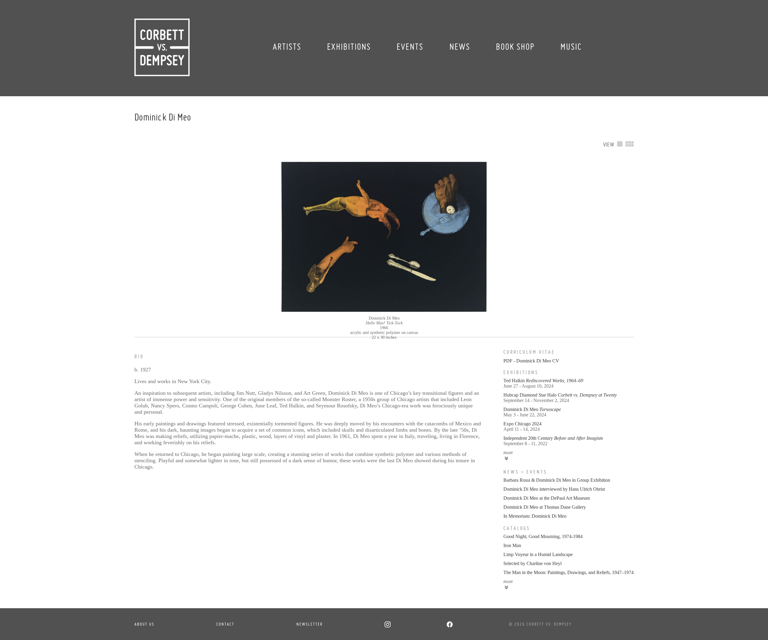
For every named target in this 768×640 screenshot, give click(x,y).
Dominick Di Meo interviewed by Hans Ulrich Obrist (554, 489)
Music (571, 46)
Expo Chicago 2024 (522, 423)
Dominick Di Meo (532, 409)
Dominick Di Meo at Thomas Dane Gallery (544, 507)
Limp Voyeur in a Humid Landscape (538, 554)
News (459, 46)
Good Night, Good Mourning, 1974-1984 (543, 536)
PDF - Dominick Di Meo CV (531, 360)
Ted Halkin (543, 380)
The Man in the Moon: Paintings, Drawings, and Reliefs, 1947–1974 (568, 572)
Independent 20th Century (553, 438)
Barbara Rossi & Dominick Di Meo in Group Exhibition (556, 480)
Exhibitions (349, 46)
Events (410, 46)
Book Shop (515, 46)
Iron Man (512, 545)
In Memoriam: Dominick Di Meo (534, 516)
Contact (225, 624)
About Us (144, 624)
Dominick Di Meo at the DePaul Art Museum (546, 498)
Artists (287, 46)
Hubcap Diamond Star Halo (560, 394)
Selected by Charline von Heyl (532, 563)
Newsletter (309, 624)
